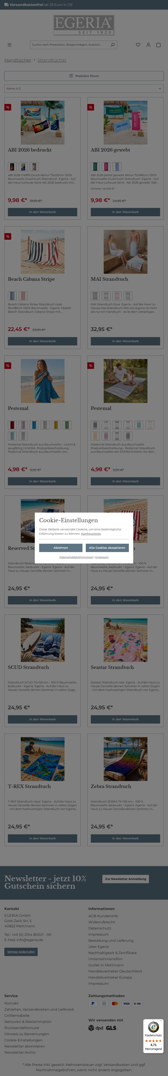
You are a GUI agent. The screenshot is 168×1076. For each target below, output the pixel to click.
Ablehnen (61, 547)
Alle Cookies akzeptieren (107, 547)
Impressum (102, 557)
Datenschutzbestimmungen (76, 557)
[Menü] (161, 1021)
